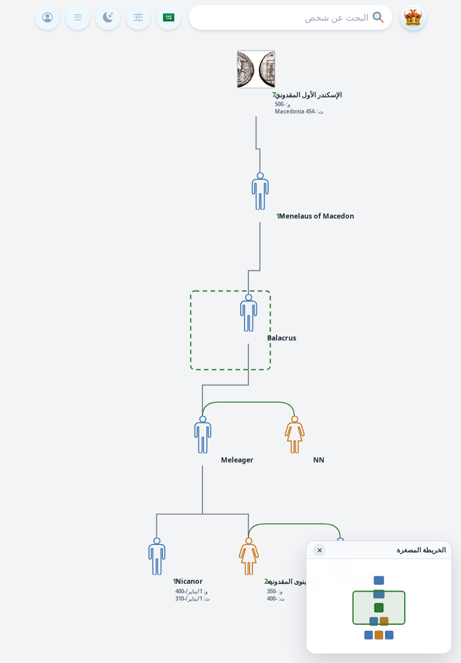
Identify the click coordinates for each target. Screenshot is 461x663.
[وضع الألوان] (108, 17)
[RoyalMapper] (413, 17)
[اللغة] (168, 17)
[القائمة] (77, 17)
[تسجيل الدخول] (47, 17)
